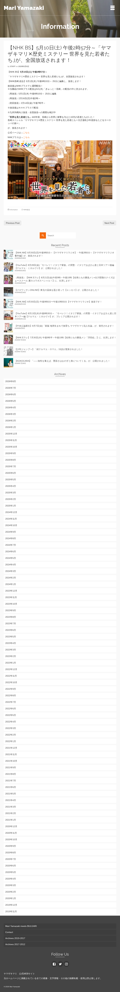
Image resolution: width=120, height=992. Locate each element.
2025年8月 (10, 460)
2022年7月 (10, 702)
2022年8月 (10, 695)
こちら (26, 132)
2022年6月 (10, 708)
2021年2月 (10, 813)
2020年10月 (11, 839)
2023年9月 (10, 610)
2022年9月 (10, 689)
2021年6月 (10, 787)
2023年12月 (11, 590)
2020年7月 (10, 859)
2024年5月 (10, 558)
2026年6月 (10, 394)
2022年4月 (10, 721)
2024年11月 (11, 519)
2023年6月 (10, 630)
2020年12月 (11, 826)
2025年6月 (10, 473)
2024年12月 (11, 512)
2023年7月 (10, 623)
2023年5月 (10, 636)
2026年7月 (10, 388)
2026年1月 (10, 427)
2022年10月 (11, 682)
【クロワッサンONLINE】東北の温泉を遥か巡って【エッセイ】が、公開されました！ (57, 290)
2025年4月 (10, 486)
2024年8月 (10, 538)
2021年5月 (10, 793)
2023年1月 (10, 662)
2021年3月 (10, 806)
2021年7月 (10, 780)
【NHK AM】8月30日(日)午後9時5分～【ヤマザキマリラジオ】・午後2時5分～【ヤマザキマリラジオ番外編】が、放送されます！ (64, 254)
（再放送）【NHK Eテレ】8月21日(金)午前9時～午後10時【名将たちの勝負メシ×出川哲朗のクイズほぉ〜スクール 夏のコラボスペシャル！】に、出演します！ (65, 279)
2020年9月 (10, 846)
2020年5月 (10, 872)
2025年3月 (10, 492)
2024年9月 (10, 532)
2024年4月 (10, 564)
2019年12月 (11, 905)
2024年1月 (10, 584)
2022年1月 (10, 741)
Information (14, 210)
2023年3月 (10, 649)
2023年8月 (10, 617)
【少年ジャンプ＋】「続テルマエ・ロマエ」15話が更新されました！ (49, 349)
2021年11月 (11, 754)
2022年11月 (11, 676)
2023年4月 (10, 643)
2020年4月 (10, 878)
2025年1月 (10, 505)
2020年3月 (10, 885)
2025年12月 (11, 433)
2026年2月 (10, 420)
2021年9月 (10, 767)
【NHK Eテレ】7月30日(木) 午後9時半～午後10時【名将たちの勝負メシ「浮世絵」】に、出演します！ (65, 337)
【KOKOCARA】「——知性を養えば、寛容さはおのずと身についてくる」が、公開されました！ (62, 361)
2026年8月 (10, 381)
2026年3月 (10, 414)
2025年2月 (10, 499)
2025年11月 (11, 440)
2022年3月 (10, 728)
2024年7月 (10, 545)
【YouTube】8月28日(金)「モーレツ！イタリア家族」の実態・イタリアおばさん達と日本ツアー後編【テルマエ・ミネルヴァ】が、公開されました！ (64, 266)
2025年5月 (10, 479)
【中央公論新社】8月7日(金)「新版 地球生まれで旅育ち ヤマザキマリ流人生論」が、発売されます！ (64, 326)
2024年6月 (10, 551)
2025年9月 (10, 453)
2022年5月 (10, 715)
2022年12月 (11, 669)
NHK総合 (27, 210)
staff (12, 66)
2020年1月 (10, 898)
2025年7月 (10, 466)
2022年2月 (10, 734)
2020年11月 (11, 833)
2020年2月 (10, 892)
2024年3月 (10, 571)
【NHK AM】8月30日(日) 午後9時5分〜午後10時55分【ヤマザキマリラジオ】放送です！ (58, 301)
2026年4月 (10, 407)
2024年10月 (11, 525)
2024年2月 (10, 577)
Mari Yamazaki (24, 8)
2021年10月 (11, 761)
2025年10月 (11, 447)
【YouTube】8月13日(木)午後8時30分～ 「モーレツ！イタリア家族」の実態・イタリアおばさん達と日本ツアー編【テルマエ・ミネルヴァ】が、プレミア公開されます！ (65, 315)
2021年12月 (11, 748)
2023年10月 (11, 604)
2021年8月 (10, 774)
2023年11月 (11, 597)
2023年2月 (10, 656)
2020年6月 (10, 865)
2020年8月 (10, 852)
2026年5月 (10, 401)
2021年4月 (10, 800)
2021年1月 (10, 820)
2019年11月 (11, 911)
